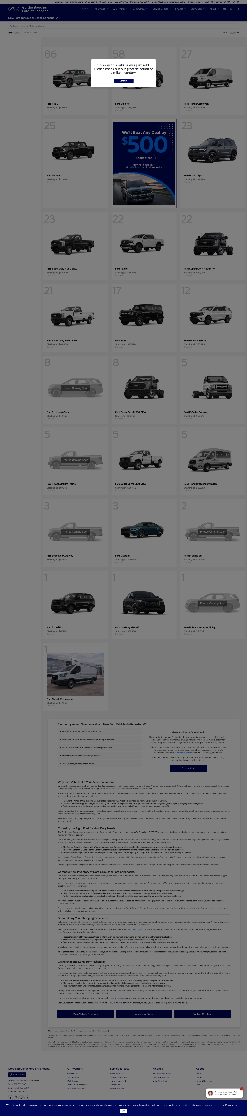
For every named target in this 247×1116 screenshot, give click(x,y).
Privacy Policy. (233, 1105)
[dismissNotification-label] (241, 1088)
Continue (123, 81)
